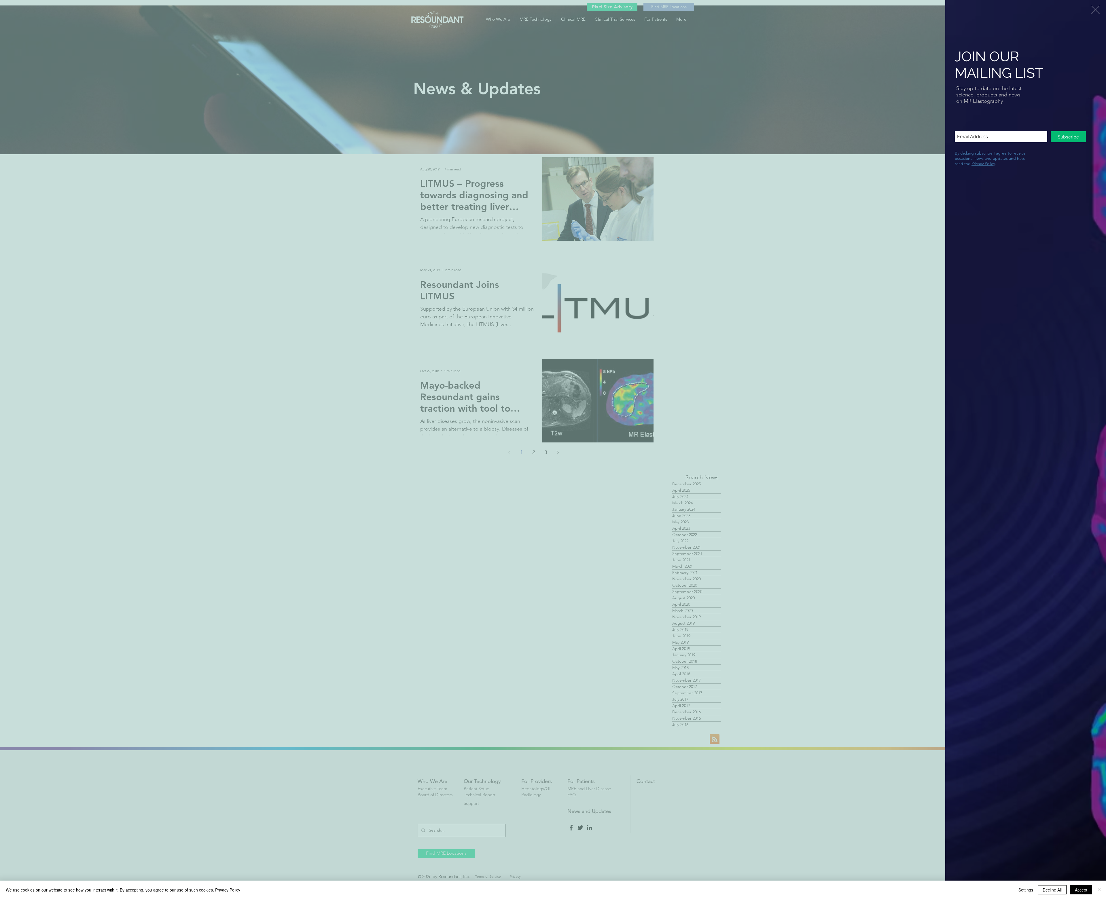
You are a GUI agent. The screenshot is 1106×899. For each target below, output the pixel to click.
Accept (1081, 890)
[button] (1095, 10)
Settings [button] (1025, 890)
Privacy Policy (983, 163)
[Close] (1099, 889)
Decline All (1052, 890)
